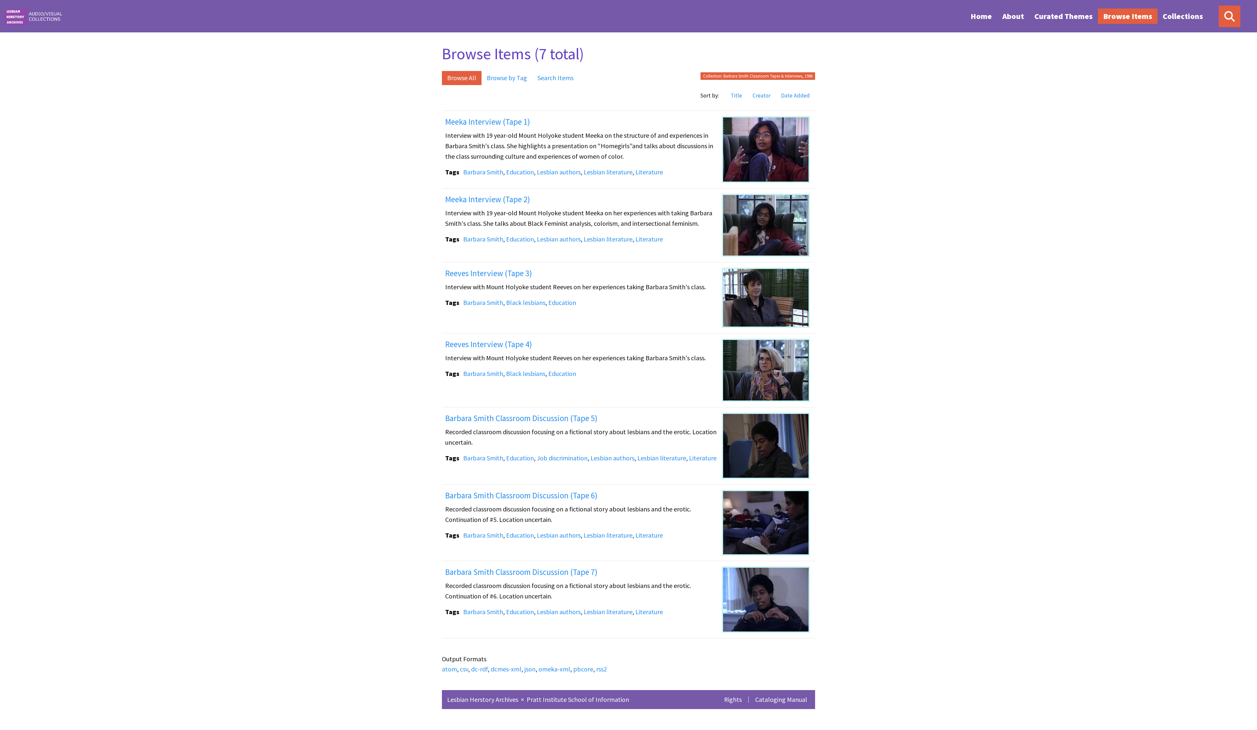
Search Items (555, 78)
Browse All (461, 78)
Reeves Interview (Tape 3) (488, 273)
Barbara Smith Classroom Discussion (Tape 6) (521, 495)
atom (449, 669)
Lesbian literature (608, 172)
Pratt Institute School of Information (578, 699)
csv (464, 669)
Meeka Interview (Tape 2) (487, 199)
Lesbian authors (559, 172)
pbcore (583, 669)
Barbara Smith (483, 172)
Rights (733, 699)
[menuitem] (981, 16)
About (1013, 16)
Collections (1183, 16)
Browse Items (1127, 16)
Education (520, 172)
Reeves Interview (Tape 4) (488, 344)
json (530, 669)
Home (981, 16)
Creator (762, 95)
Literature (649, 172)
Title (736, 95)
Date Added (795, 95)
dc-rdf (479, 669)
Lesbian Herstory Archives (483, 699)
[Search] (1229, 16)
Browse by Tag (507, 78)
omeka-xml (554, 669)
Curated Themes (1063, 16)
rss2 (601, 669)
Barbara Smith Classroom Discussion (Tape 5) (521, 418)
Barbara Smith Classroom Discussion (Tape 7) (521, 572)
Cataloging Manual (781, 699)
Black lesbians (525, 302)
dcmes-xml (506, 669)
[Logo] (32, 16)
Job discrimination (562, 458)
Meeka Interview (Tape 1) (487, 121)
